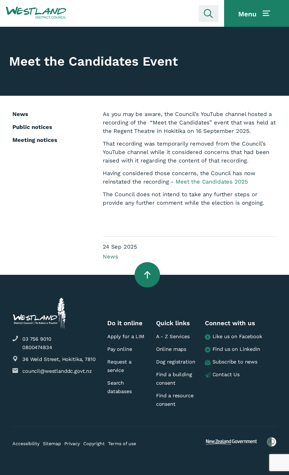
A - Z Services (173, 336)
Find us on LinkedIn (236, 349)
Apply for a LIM (125, 336)
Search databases (119, 387)
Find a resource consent (175, 400)
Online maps (171, 349)
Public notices (32, 127)
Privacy (72, 443)
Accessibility (26, 443)
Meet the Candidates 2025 (212, 181)
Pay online (119, 349)
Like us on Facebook (237, 336)
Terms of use (122, 443)
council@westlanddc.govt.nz (57, 371)
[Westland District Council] (36, 12)
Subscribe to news (235, 362)
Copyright (94, 443)
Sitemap (52, 443)
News (110, 256)
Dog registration (175, 362)
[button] (36, 12)
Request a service (119, 366)
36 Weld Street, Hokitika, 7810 (59, 359)
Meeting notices (34, 140)
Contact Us (226, 374)
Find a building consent (174, 378)
